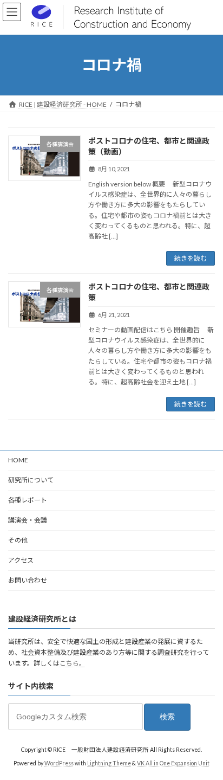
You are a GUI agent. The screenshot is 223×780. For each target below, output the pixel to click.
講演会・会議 (27, 520)
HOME (18, 460)
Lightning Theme (109, 763)
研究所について (31, 480)
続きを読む (190, 258)
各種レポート (27, 500)
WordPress (59, 763)
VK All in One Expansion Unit (173, 763)
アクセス (21, 560)
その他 (18, 540)
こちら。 (73, 664)
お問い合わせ (27, 580)
